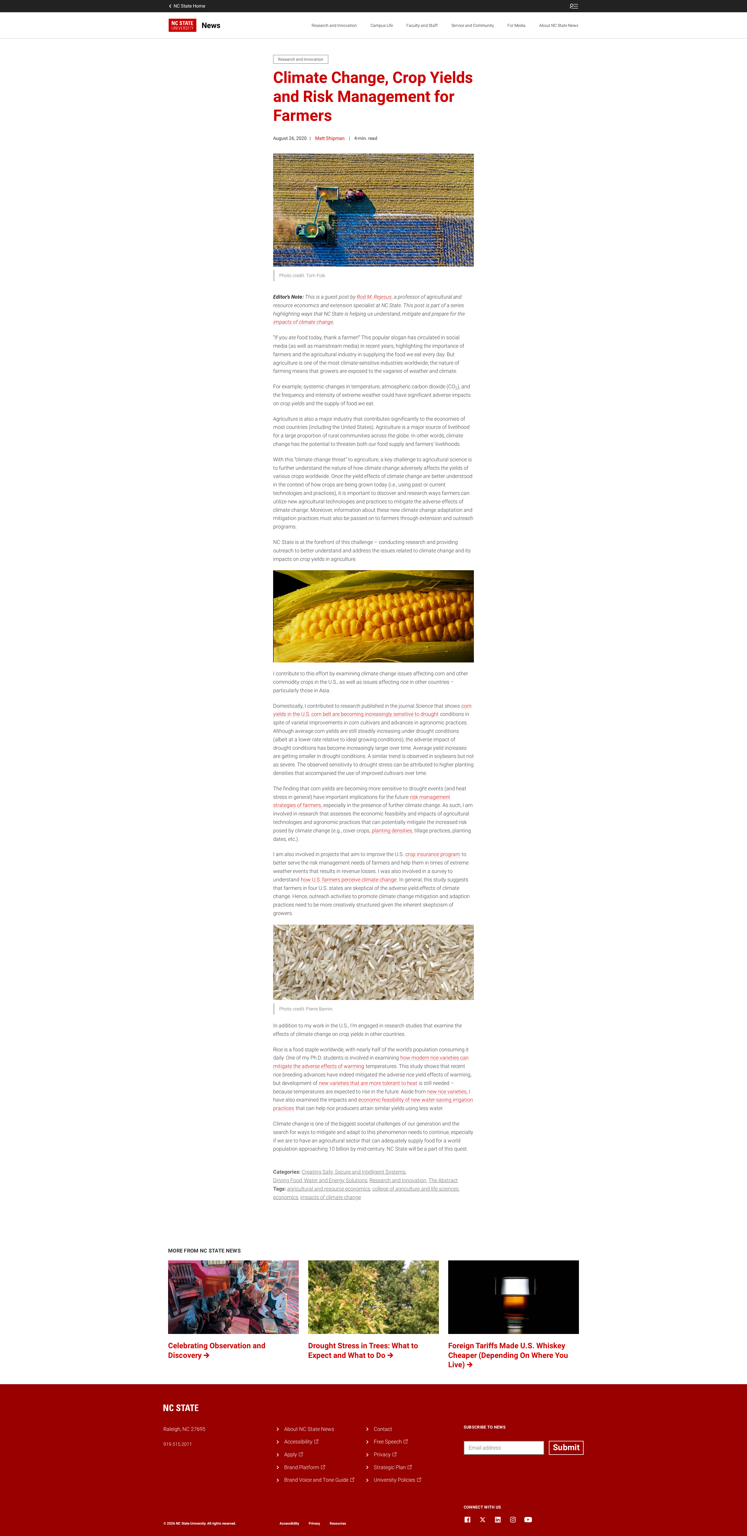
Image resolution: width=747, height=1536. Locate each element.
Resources (338, 1523)
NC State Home (189, 6)
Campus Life (382, 25)
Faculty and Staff (422, 25)
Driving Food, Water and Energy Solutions (320, 1180)
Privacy (314, 1523)
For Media (516, 25)
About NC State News (558, 25)
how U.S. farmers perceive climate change (349, 879)
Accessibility (289, 1523)
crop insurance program (432, 854)
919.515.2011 (177, 1444)
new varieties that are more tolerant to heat (368, 1083)
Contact (383, 1429)
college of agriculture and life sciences (415, 1189)
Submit (566, 1447)
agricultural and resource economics (328, 1189)
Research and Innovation (334, 25)
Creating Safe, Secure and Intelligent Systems (354, 1172)
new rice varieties (447, 1091)
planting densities (392, 830)
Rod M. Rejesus (374, 297)
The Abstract (443, 1180)
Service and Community (472, 25)
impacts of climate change (303, 322)
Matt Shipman (330, 138)
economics (285, 1197)
